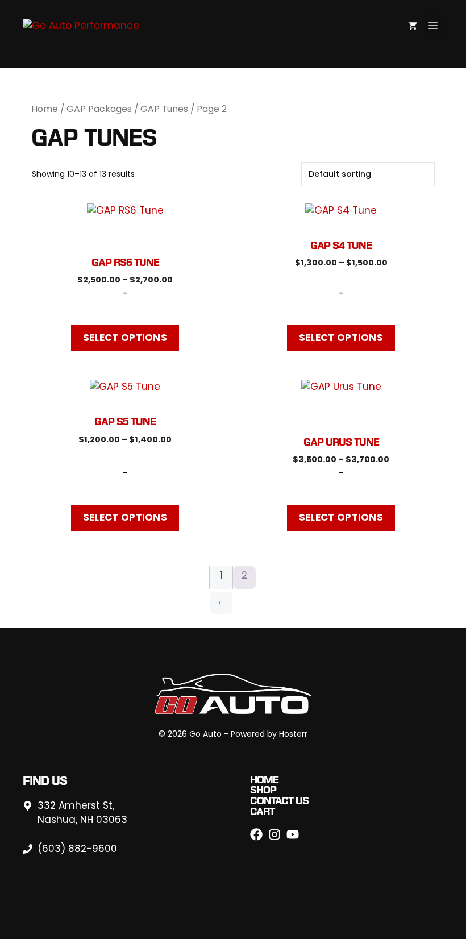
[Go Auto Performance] (81, 25)
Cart (262, 811)
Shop (263, 790)
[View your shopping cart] (412, 25)
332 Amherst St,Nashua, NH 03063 (82, 813)
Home (44, 109)
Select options (125, 337)
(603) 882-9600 (77, 848)
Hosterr (293, 733)
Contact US (279, 801)
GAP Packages (99, 109)
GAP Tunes (164, 109)
